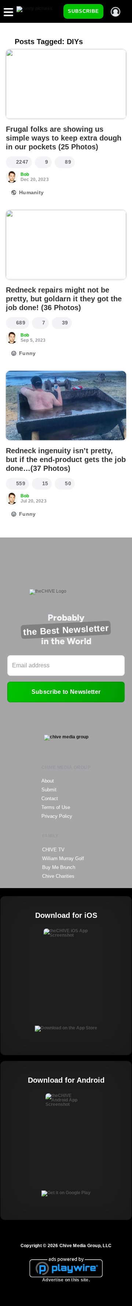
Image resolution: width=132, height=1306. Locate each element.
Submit (48, 789)
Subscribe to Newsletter (66, 692)
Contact (49, 798)
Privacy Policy (56, 816)
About (47, 781)
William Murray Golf (63, 858)
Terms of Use (55, 807)
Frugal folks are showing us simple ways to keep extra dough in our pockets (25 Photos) (63, 138)
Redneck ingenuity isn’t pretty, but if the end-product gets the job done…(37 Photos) (66, 459)
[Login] (115, 12)
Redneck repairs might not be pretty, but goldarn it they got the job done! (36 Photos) (64, 299)
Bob (25, 174)
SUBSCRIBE (83, 11)
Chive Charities (58, 876)
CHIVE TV (53, 849)
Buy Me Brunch (58, 867)
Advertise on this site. (66, 1279)
